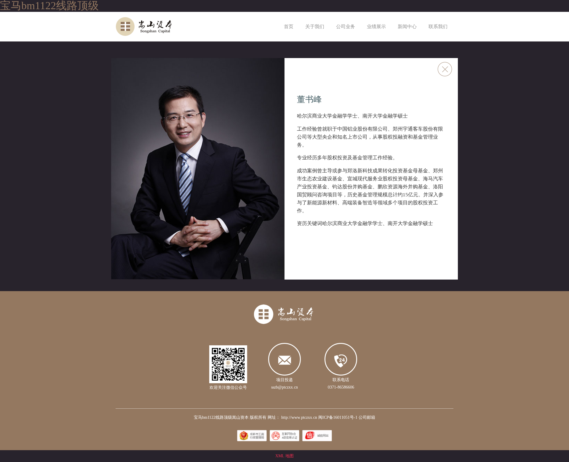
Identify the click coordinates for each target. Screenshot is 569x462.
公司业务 (345, 26)
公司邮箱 (367, 417)
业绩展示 (376, 26)
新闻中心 (407, 26)
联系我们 (438, 26)
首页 (288, 26)
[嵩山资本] (156, 26)
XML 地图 (284, 456)
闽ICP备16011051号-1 (337, 417)
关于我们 (314, 26)
